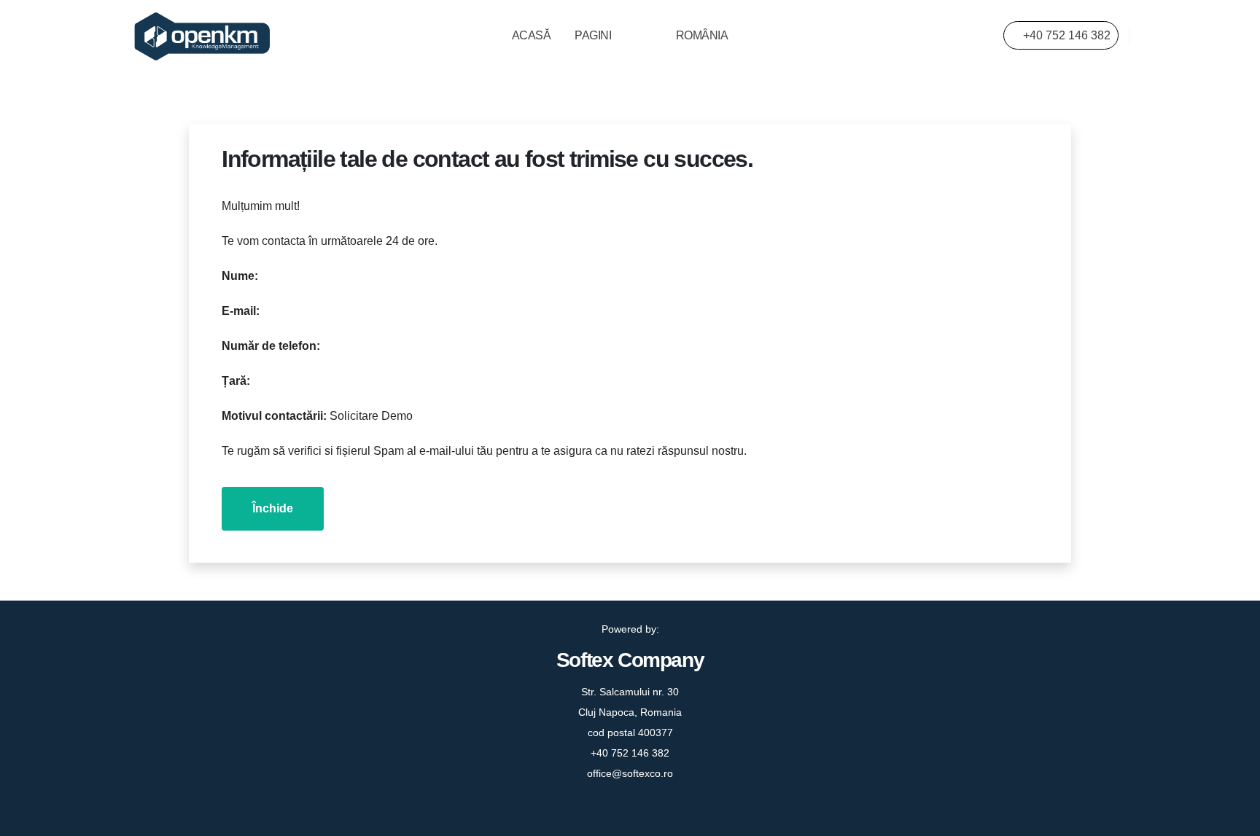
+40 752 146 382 (1065, 35)
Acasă (531, 35)
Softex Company (630, 660)
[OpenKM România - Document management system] (203, 36)
